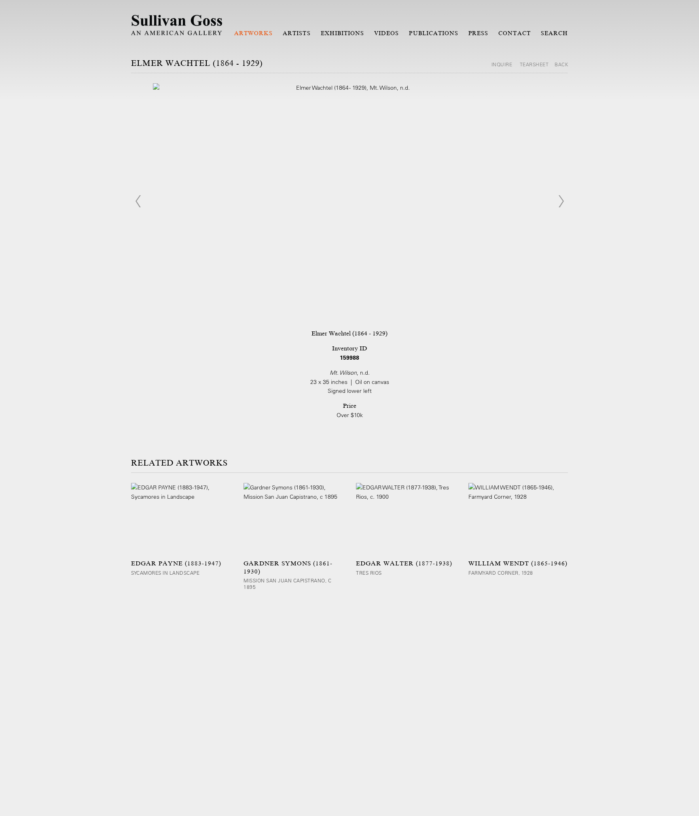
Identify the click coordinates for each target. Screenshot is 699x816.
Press (478, 33)
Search (554, 33)
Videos (386, 33)
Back (561, 64)
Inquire (502, 64)
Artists (296, 33)
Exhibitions (342, 33)
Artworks (253, 33)
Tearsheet (534, 64)
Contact (514, 33)
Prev (138, 201)
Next (561, 201)
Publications (433, 33)
